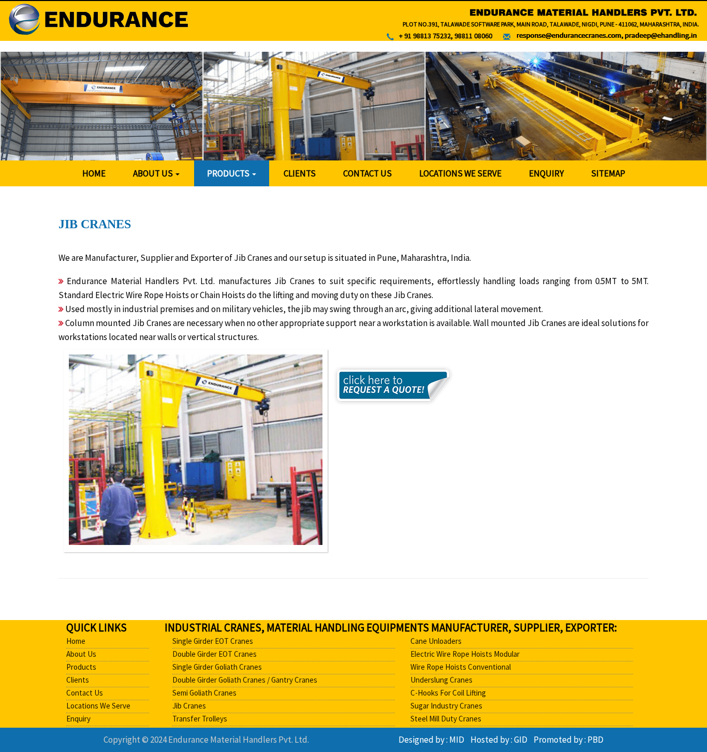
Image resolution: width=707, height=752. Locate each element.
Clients (300, 173)
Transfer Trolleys (199, 719)
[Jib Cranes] (195, 450)
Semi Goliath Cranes (204, 693)
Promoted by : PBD (568, 739)
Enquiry (546, 173)
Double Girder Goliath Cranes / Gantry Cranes (244, 680)
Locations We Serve (460, 173)
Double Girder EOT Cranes (214, 654)
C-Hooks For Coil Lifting (448, 693)
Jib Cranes (189, 706)
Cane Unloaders (436, 641)
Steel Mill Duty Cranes (445, 719)
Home (94, 173)
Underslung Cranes (441, 680)
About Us (81, 654)
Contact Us (367, 173)
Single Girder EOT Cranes (212, 641)
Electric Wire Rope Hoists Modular (465, 654)
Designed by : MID (434, 739)
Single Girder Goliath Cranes (217, 667)
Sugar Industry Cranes (446, 706)
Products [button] (229, 173)
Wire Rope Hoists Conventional (460, 667)
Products (81, 667)
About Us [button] (153, 173)
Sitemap (608, 173)
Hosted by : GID (501, 739)
